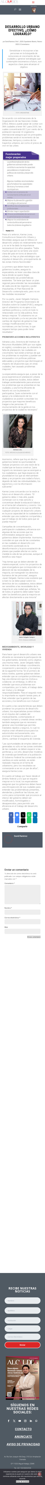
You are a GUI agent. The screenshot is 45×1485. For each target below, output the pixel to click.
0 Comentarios (24, 44)
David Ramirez (10, 41)
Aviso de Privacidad (23, 1444)
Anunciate (23, 1436)
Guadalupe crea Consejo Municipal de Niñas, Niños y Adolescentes (21, 1042)
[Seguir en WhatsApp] (36, 1421)
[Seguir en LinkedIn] (30, 1421)
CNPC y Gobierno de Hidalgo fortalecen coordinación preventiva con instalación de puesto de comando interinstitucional (22, 992)
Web (6, 927)
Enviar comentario (34, 937)
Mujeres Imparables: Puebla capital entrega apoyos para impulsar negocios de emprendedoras (22, 1141)
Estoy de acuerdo (22, 1481)
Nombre (8, 908)
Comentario (9, 883)
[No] (42, 1477)
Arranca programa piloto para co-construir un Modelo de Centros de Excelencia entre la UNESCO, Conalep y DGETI (22, 1239)
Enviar (22, 1345)
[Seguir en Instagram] (25, 1421)
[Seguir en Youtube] (19, 1421)
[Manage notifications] (39, 1474)
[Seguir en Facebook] (8, 1421)
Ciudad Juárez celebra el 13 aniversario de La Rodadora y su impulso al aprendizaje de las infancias (22, 1091)
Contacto (23, 1429)
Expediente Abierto (30, 41)
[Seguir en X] (14, 1421)
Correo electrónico (12, 918)
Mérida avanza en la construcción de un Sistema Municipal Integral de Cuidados (22, 1189)
